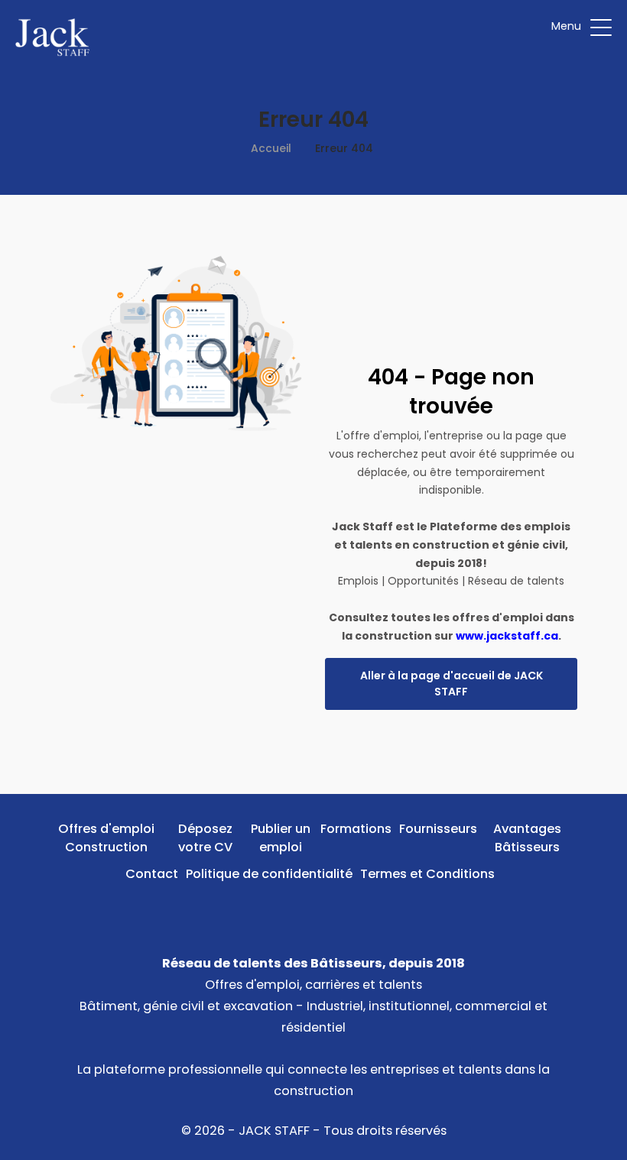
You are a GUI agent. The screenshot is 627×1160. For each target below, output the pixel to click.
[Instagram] (337, 909)
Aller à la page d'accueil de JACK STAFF (451, 683)
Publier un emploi (280, 838)
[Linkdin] (314, 909)
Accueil (271, 148)
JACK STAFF (274, 1130)
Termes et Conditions (427, 874)
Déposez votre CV (205, 838)
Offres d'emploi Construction (106, 838)
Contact (151, 874)
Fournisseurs (438, 829)
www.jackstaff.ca (507, 635)
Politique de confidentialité (269, 874)
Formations (355, 829)
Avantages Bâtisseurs (527, 838)
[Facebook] (290, 909)
